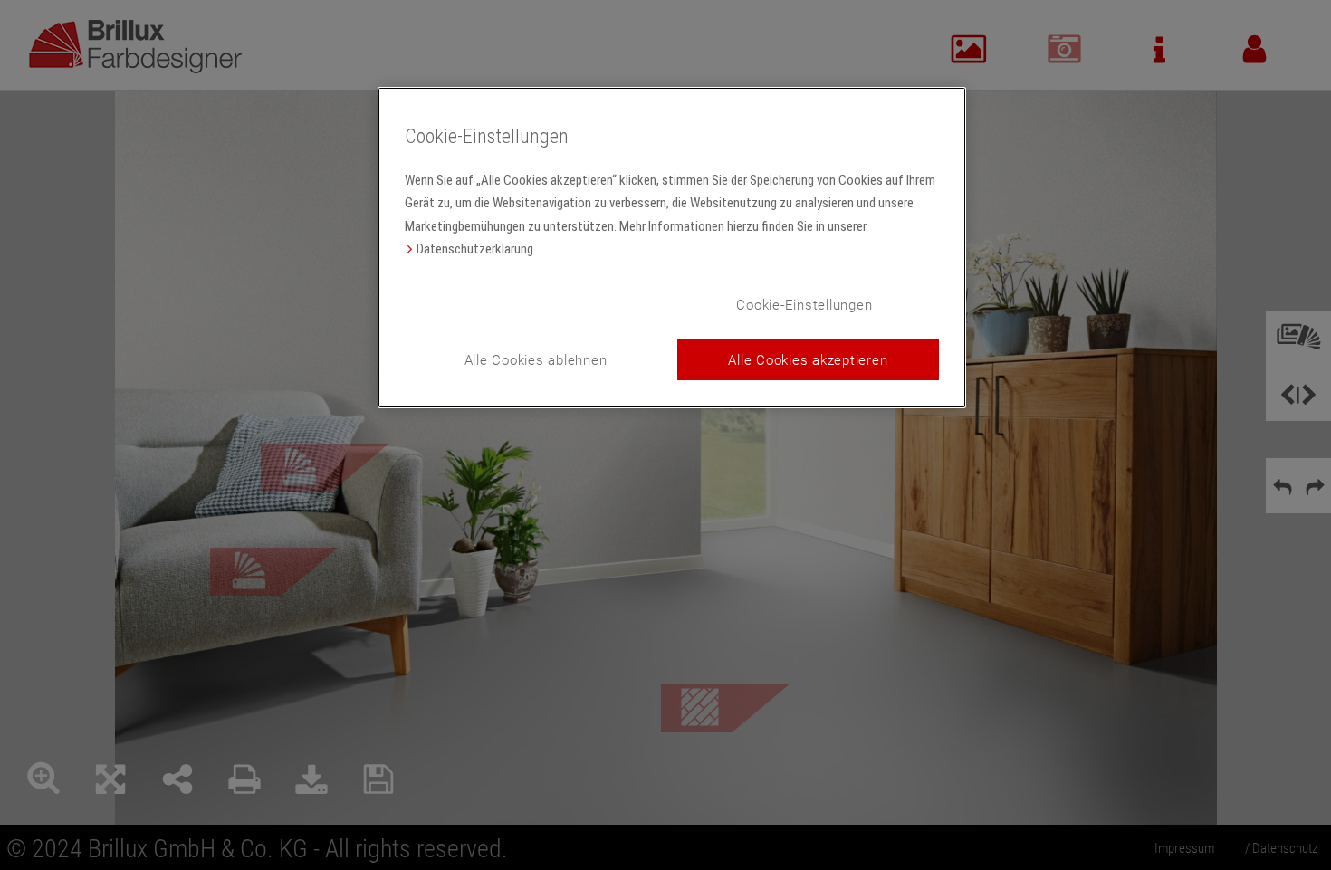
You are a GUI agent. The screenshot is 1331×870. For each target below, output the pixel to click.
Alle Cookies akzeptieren (807, 359)
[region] (672, 247)
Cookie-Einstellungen (804, 304)
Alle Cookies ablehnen (536, 359)
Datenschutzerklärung (475, 249)
